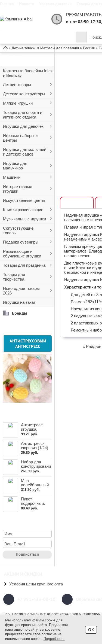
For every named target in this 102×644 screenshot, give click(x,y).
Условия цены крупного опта (36, 584)
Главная (7, 3)
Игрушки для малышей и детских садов (24, 151)
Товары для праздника (24, 265)
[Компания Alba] (22, 19)
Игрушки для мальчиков (15, 165)
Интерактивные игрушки (17, 188)
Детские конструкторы (24, 94)
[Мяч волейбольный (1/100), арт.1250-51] (10, 485)
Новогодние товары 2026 (21, 290)
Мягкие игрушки (18, 103)
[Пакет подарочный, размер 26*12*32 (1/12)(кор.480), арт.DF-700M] (10, 504)
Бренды (19, 313)
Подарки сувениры (20, 242)
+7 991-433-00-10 (36, 599)
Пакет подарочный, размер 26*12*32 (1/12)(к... (36, 505)
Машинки (11, 177)
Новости (26, 3)
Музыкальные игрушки (24, 219)
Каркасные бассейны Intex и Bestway (28, 73)
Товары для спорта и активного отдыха (22, 114)
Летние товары (17, 84)
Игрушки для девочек (23, 126)
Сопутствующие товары (18, 230)
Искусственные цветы (24, 200)
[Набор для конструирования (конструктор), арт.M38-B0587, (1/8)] (10, 467)
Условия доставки (55, 3)
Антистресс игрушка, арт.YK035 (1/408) (32, 431)
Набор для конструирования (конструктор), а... (36, 468)
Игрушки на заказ (19, 302)
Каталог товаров (31, 37)
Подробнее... (54, 639)
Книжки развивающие (23, 209)
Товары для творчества (14, 276)
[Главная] (5, 48)
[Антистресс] (27, 401)
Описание (76, 203)
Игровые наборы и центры (20, 137)
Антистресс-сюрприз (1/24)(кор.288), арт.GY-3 (34, 450)
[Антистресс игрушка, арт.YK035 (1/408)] (10, 430)
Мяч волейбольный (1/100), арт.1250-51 (35, 487)
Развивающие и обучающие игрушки (22, 253)
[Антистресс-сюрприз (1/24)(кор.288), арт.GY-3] (10, 448)
